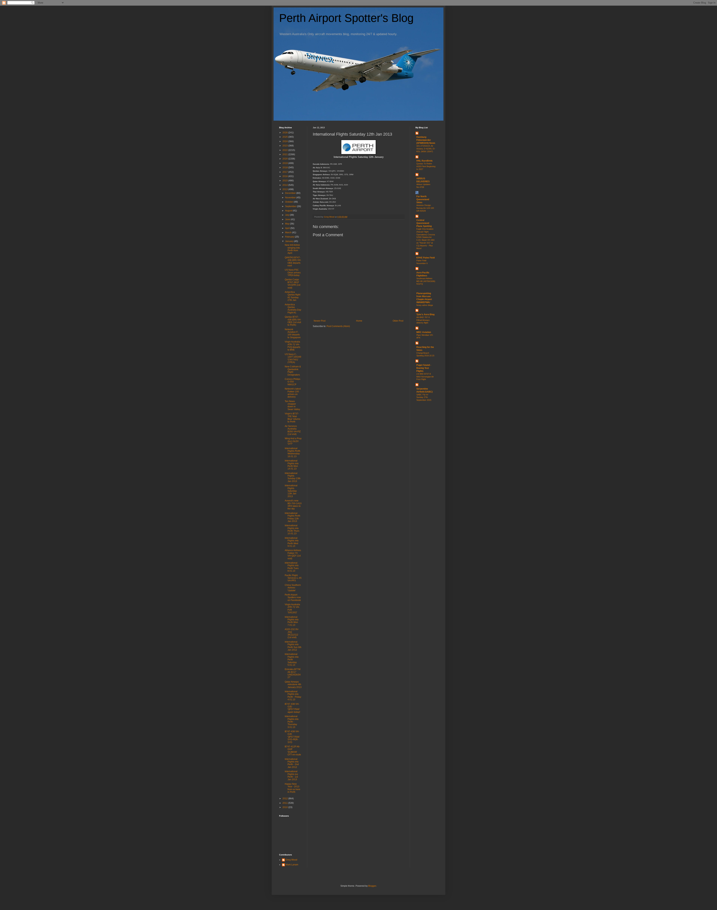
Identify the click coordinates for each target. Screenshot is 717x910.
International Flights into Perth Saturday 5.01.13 (292, 659)
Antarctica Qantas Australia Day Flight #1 (293, 308)
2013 (285, 189)
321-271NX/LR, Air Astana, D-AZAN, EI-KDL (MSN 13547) (425, 149)
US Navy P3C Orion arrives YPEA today (293, 273)
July (287, 215)
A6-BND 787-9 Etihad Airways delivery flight (423, 320)
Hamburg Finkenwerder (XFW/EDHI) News (425, 140)
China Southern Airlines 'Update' (293, 588)
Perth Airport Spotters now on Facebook (293, 597)
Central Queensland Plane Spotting (424, 223)
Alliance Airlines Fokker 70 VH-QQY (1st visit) (293, 554)
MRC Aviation (423, 332)
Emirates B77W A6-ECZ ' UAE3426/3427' (293, 673)
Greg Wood (291, 859)
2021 (285, 154)
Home (359, 321)
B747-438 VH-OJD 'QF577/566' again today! (292, 708)
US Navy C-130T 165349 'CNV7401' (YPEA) (293, 358)
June (288, 219)
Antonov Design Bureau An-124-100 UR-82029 (425, 208)
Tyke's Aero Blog (425, 314)
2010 (285, 807)
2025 (285, 137)
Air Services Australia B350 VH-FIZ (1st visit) (293, 430)
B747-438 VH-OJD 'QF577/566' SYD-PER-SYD (292, 737)
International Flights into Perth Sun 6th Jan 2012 (293, 646)
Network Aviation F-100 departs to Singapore (293, 333)
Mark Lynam (292, 864)
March (288, 232)
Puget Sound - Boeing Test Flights (423, 368)
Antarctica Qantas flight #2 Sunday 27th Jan (292, 296)
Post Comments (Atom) (338, 326)
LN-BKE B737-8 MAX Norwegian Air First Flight (425, 377)
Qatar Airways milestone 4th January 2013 (293, 684)
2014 (285, 185)
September (291, 206)
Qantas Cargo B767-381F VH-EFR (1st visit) (292, 283)
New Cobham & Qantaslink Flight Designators (293, 370)
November (290, 197)
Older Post (398, 321)
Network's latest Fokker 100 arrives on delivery (293, 392)
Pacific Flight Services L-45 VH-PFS (293, 578)
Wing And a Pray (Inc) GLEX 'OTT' (293, 441)
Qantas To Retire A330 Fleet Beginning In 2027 (425, 166)
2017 (285, 172)
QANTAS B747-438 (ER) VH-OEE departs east (293, 261)
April (287, 228)
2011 (285, 803)
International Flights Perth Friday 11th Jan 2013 (292, 517)
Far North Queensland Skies (422, 199)
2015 (285, 180)
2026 (285, 132)
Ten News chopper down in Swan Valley (292, 405)
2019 (285, 163)
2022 (285, 150)
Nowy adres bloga (424, 305)
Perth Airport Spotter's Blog (346, 18)
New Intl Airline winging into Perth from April (292, 249)
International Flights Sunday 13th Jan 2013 (292, 477)
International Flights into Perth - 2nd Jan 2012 (292, 763)
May (287, 223)
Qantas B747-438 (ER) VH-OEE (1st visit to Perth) (293, 321)
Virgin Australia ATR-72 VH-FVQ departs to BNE (292, 345)
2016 (285, 176)
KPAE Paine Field (425, 257)
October (289, 202)
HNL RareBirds (424, 160)
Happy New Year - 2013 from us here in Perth (292, 788)
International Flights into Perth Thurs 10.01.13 (292, 529)
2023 (285, 145)
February (290, 236)
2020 (285, 158)
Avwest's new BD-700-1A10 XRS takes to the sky (293, 504)
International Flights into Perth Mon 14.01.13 (292, 464)
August (289, 210)
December (290, 193)
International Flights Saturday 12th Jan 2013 (291, 491)
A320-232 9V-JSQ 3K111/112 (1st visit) (292, 633)
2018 (285, 167)
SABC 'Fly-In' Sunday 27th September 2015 (423, 397)
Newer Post (319, 321)
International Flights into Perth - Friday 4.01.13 (293, 695)
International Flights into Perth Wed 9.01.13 (292, 542)
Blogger (372, 886)
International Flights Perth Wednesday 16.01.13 (292, 452)
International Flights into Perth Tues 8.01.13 (292, 567)
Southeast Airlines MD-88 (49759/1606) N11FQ (425, 281)
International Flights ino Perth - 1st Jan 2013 (291, 775)
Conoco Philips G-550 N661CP (292, 382)
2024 (285, 141)
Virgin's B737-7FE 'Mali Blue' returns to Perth (292, 417)
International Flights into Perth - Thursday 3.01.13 (292, 721)
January (289, 241)
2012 (285, 798)
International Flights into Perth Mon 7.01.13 (292, 621)
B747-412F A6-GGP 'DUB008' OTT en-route (293, 750)
